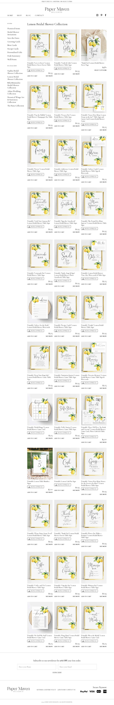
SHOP (19, 15)
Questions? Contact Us (66, 690)
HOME (10, 15)
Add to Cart (32, 75)
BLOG (28, 15)
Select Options (100, 70)
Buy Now (49, 75)
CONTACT (39, 15)
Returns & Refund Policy (46, 690)
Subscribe (57, 672)
